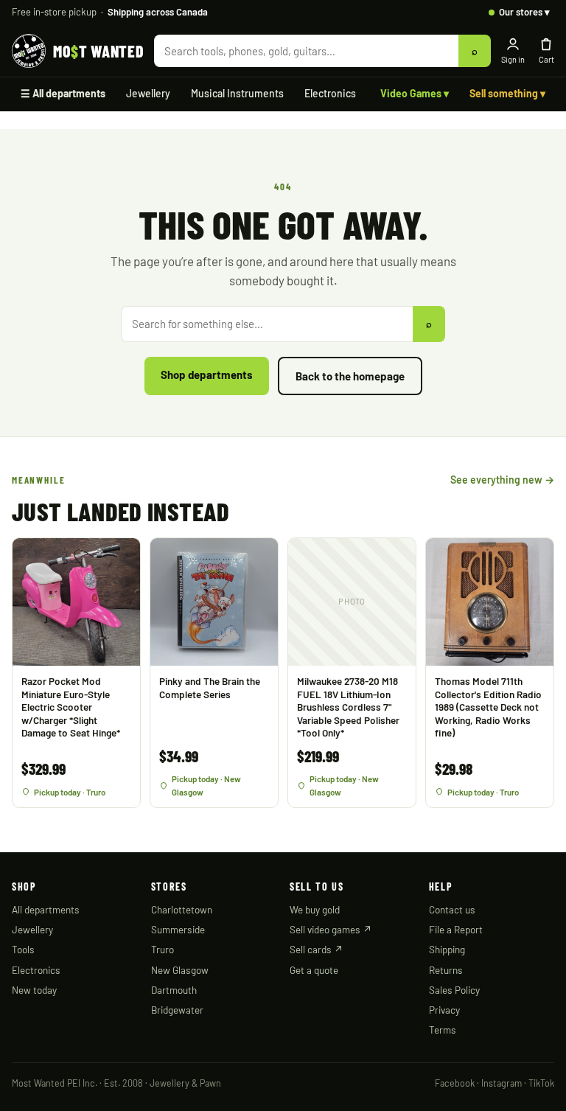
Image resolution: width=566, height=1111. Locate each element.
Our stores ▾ (524, 12)
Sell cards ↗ (316, 949)
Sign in (513, 59)
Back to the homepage (350, 376)
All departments (46, 909)
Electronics (330, 93)
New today (34, 989)
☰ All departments (63, 93)
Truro (162, 949)
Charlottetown (181, 909)
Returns (446, 970)
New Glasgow (180, 970)
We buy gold (315, 909)
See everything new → (502, 479)
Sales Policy (454, 989)
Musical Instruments (237, 93)
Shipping (447, 949)
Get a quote (314, 970)
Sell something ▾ (507, 93)
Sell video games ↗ (331, 929)
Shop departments (207, 374)
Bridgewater (177, 1009)
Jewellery (148, 93)
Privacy (444, 1009)
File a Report (456, 929)
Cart (546, 59)
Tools (23, 949)
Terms (442, 1029)
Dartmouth (174, 989)
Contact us (452, 909)
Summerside (178, 929)
